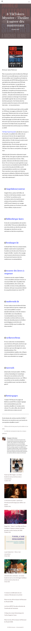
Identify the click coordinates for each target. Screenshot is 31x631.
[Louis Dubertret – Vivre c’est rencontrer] (15, 548)
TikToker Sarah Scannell (9, 132)
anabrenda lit (12, 301)
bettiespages (12, 396)
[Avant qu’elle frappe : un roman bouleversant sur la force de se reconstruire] (15, 471)
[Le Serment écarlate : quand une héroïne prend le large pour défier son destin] (15, 497)
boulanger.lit (12, 243)
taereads (10, 368)
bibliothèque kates (15, 219)
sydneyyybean (13, 338)
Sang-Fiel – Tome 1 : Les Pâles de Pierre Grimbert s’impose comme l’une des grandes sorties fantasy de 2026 (15, 528)
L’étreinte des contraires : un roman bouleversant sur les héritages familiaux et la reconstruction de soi (15, 578)
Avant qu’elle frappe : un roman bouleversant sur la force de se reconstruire (13, 477)
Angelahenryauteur (15, 189)
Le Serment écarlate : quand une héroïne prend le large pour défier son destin (14, 502)
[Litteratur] (2, 2)
